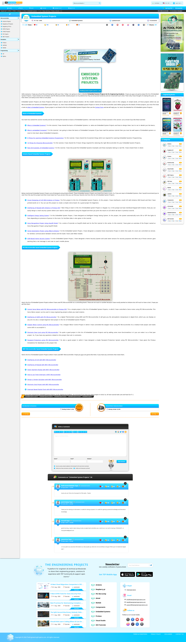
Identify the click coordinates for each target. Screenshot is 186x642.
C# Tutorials (170, 206)
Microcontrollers (5, 18)
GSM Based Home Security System (38, 238)
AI (40, 11)
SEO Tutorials (170, 218)
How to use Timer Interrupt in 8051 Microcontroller (44, 374)
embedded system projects (31, 396)
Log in (177, 3)
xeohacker (77, 587)
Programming (4, 50)
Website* (89, 458)
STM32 (14, 11)
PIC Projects (5, 34)
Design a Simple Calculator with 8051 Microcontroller (44, 379)
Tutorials (67, 587)
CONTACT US (180, 634)
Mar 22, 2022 (65, 541)
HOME (10, 8)
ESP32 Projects (6, 29)
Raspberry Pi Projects (8, 24)
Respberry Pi (170, 150)
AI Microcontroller (163, 11)
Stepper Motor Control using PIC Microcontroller (43, 325)
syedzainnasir (116, 20)
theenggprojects (131, 590)
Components (170, 200)
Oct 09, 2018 (65, 504)
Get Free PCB (168, 8)
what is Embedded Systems (35, 107)
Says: (70, 486)
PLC (25, 11)
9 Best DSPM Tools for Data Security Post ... (66, 594)
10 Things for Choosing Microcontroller (40, 143)
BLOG (21, 8)
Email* (72, 458)
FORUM (44, 8)
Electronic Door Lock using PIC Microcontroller (42, 332)
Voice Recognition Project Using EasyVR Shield (42, 223)
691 (156, 25)
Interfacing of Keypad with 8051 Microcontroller (42, 365)
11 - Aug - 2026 (56, 605)
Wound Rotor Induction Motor (114, 406)
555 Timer (169, 181)
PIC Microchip (170, 162)
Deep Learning (46, 11)
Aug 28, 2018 (65, 487)
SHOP (32, 8)
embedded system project (60, 396)
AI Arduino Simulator (177, 11)
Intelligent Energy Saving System (38, 215)
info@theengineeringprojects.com (135, 599)
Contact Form (99, 107)
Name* (55, 458)
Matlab (4, 47)
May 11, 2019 (65, 522)
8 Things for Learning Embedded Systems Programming (45, 138)
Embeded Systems (171, 212)
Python (4, 56)
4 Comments (153, 20)
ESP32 (9, 11)
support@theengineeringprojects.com (136, 605)
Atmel (98, 598)
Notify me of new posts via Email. (83, 468)
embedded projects (87, 396)
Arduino (19, 11)
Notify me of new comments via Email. (64, 468)
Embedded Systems (32, 11)
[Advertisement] (90, 36)
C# (3, 53)
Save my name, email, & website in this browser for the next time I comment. (72, 466)
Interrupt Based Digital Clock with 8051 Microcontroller (45, 389)
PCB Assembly (178, 8)
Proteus (4, 42)
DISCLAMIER (168, 634)
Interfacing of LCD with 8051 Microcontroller (41, 360)
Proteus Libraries (55, 11)
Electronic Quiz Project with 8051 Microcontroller (43, 384)
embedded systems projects (46, 396)
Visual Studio (170, 169)
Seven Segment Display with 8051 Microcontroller (43, 370)
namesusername (85, 485)
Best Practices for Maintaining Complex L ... (66, 603)
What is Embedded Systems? (36, 125)
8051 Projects (6, 36)
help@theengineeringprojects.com (136, 602)
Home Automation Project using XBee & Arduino (43, 231)
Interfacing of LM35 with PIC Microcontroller (41, 317)
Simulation (3, 39)
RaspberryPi (4, 11)
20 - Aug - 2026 (56, 587)
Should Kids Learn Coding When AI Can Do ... (67, 622)
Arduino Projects (7, 21)
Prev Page (26, 413)
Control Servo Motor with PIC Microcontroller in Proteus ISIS (47, 309)
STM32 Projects (6, 31)
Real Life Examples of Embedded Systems (40, 148)
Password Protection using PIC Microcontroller (43, 340)
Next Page (154, 413)
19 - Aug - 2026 (56, 596)
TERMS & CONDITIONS (140, 634)
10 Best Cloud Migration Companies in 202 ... (66, 584)
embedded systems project (74, 396)
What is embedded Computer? (37, 130)
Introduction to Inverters (29, 406)
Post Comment (121, 461)
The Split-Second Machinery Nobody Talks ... (66, 612)
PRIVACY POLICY (156, 634)
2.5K (26, 25)
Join (180, 3)
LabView (5, 45)
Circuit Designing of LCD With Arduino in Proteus (43, 200)
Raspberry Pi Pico (7, 26)
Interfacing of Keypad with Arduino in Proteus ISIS (43, 208)
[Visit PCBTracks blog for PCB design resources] (172, 91)
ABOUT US (72, 8)
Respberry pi (100, 589)
